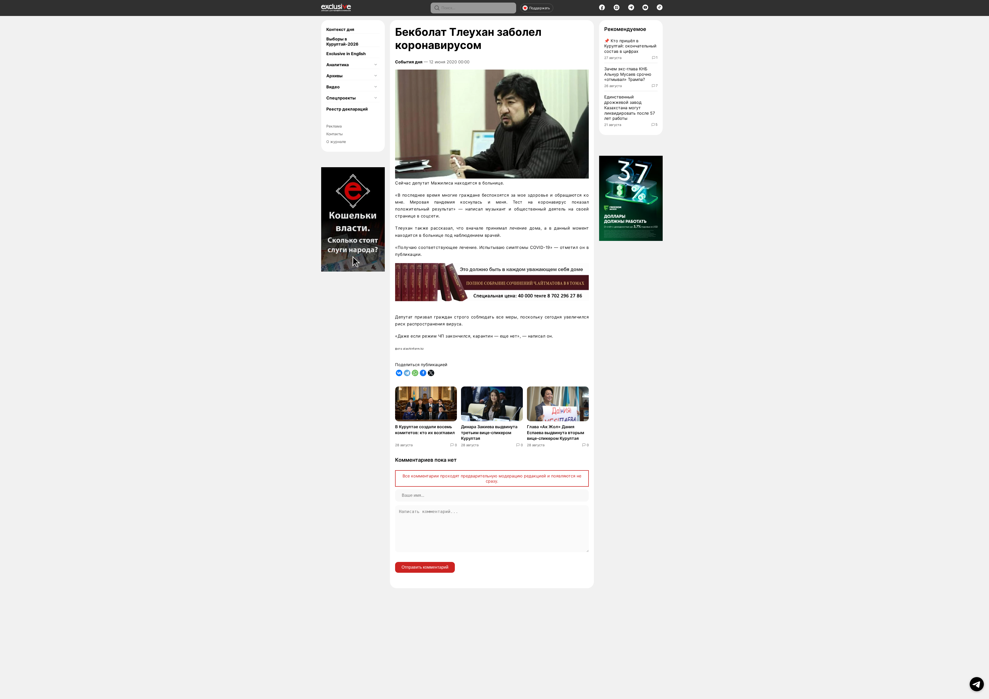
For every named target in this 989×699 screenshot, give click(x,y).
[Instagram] (616, 9)
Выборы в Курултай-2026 (342, 41)
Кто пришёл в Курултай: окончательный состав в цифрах (630, 46)
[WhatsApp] (415, 373)
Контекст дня (340, 29)
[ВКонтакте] (399, 373)
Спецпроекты (341, 97)
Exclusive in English (346, 53)
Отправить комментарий (425, 567)
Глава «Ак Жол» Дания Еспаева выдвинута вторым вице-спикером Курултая (555, 432)
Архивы (334, 75)
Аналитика (337, 64)
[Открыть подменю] (375, 65)
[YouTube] (645, 9)
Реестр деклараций (347, 109)
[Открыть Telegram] (977, 684)
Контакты (334, 134)
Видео (333, 86)
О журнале (336, 141)
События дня (408, 61)
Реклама (334, 126)
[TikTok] (660, 8)
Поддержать (539, 8)
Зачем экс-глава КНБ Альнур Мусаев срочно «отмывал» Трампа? (627, 74)
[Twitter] (431, 373)
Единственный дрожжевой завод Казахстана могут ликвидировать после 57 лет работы (629, 107)
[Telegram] (631, 8)
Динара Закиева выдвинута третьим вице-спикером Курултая (489, 432)
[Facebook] (602, 9)
